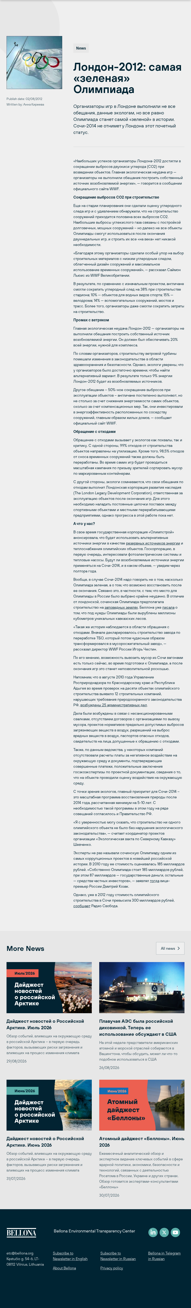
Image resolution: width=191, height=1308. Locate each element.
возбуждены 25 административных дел (113, 705)
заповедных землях (121, 607)
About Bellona (64, 1268)
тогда (154, 881)
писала (168, 607)
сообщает (81, 906)
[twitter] (164, 1232)
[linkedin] (153, 1232)
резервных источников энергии (153, 543)
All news (168, 948)
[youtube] (175, 1232)
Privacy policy (111, 1268)
